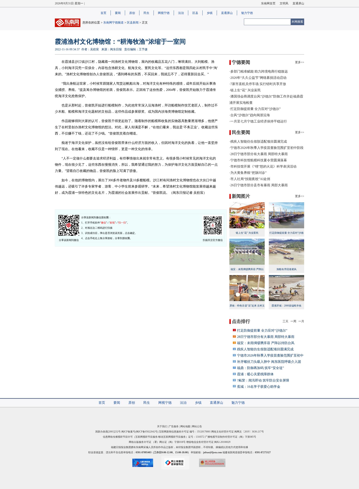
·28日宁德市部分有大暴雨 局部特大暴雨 (258, 154)
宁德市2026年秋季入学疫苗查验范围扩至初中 (270, 355)
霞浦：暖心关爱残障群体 (255, 374)
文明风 (284, 3)
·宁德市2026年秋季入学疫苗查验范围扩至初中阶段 (266, 147)
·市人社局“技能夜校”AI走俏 (249, 179)
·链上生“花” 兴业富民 (245, 90)
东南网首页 (268, 3)
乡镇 (210, 13)
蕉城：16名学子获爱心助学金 (258, 386)
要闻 (118, 13)
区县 (195, 13)
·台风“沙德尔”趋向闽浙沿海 (249, 115)
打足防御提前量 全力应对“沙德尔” (286, 235)
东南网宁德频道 (113, 22)
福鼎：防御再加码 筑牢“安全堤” (260, 368)
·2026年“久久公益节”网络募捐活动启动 (257, 77)
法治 (181, 13)
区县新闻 (133, 22)
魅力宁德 (247, 13)
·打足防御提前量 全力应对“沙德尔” (255, 109)
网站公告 (197, 426)
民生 (146, 13)
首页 (103, 13)
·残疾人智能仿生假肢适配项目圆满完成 (258, 141)
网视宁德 (164, 13)
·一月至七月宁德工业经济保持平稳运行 (258, 121)
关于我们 (162, 426)
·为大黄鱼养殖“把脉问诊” (248, 172)
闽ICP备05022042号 (146, 431)
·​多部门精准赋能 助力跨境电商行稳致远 (258, 71)
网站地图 (185, 426)
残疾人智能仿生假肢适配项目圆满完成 (265, 349)
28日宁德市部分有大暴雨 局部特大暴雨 (265, 336)
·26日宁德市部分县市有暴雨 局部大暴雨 (258, 185)
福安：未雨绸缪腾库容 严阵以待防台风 (247, 272)
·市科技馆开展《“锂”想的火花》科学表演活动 (262, 166)
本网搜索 (297, 21)
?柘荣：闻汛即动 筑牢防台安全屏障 (263, 380)
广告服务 (174, 426)
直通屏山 (298, 3)
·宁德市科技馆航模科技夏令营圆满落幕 (258, 160)
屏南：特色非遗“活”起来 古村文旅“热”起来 (247, 308)
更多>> (299, 62)
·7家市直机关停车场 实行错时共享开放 (257, 84)
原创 (132, 13)
